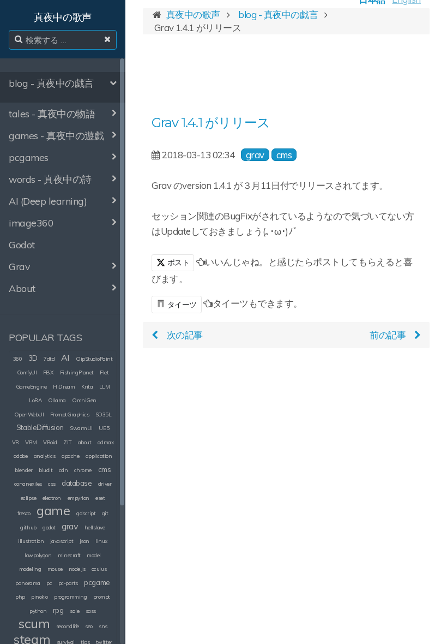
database (77, 483)
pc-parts (68, 583)
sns (103, 626)
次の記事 (185, 335)
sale (74, 611)
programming (70, 596)
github (28, 527)
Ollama (57, 400)
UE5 (104, 428)
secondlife (67, 626)
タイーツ (182, 304)
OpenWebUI (29, 414)
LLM (104, 386)
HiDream (64, 386)
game (53, 510)
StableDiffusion (40, 427)
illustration (31, 541)
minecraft (69, 555)
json (84, 541)
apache (70, 456)
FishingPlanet (77, 372)
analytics (45, 456)
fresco (24, 513)
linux (101, 541)
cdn (63, 470)
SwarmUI (81, 428)
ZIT (67, 442)
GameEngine (31, 386)
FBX (48, 372)
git (105, 513)
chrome (83, 470)
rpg (58, 610)
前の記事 (388, 335)
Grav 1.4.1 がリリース (211, 122)
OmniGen (84, 400)
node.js (77, 569)
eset (100, 498)
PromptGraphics (69, 414)
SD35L (103, 414)
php (20, 596)
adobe (21, 456)
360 (17, 358)
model (94, 555)
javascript (61, 541)
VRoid (50, 442)
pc (49, 583)
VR (15, 442)
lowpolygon (38, 555)
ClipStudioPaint (94, 358)
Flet (104, 372)
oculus (99, 569)
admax (106, 442)
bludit (45, 470)
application (99, 456)
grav (70, 526)
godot (49, 527)
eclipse (29, 498)
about (85, 442)
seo (89, 626)
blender (24, 470)
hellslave (94, 527)
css (52, 483)
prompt (101, 596)
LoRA (35, 400)
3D (33, 358)
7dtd (49, 358)
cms (104, 469)
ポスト (177, 262)
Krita (87, 386)
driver (104, 483)
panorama (27, 583)
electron (52, 498)
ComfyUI (27, 372)
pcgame (97, 582)
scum (34, 623)
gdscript (85, 513)
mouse (55, 569)
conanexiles (28, 483)
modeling (30, 569)
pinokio (39, 596)
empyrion (78, 498)
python (37, 611)
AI (65, 357)
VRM (31, 442)
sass (91, 611)
